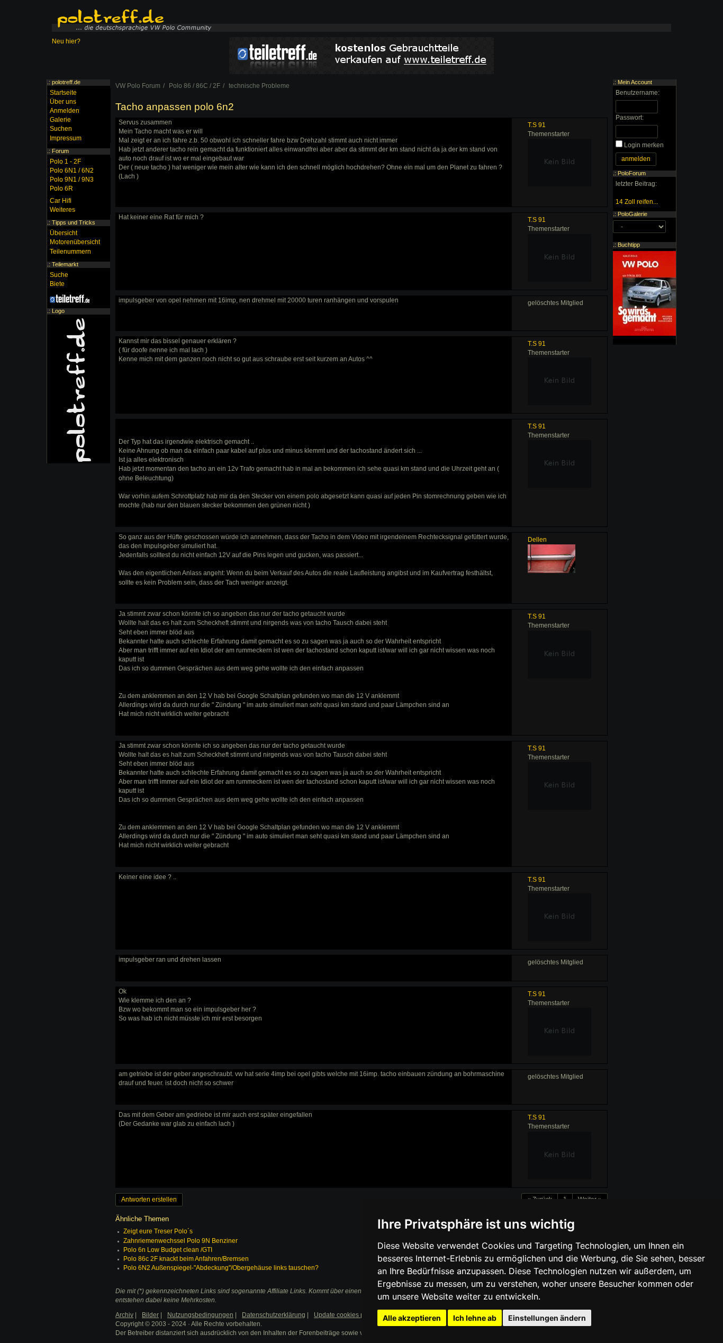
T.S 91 (537, 125)
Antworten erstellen (149, 1199)
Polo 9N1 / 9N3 (72, 179)
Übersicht (63, 233)
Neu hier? (66, 41)
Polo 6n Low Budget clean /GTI (167, 1250)
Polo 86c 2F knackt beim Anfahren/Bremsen (186, 1259)
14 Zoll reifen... (637, 201)
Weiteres (62, 209)
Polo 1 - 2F (65, 161)
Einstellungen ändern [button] (547, 1317)
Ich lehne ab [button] (474, 1317)
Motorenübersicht (75, 242)
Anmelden (64, 110)
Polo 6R (61, 188)
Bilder (150, 1315)
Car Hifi (60, 200)
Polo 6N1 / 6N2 (72, 170)
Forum (60, 151)
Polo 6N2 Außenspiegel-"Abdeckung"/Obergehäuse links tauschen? (221, 1268)
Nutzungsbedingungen (200, 1315)
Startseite (63, 92)
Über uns (63, 101)
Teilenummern (70, 251)
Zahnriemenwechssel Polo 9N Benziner (180, 1240)
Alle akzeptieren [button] (412, 1317)
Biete (57, 284)
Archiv (124, 1315)
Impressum (66, 138)
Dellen (537, 539)
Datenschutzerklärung (273, 1315)
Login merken (644, 145)
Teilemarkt (65, 264)
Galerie (60, 119)
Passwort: (630, 117)
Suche (59, 275)
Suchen (61, 128)
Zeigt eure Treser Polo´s (158, 1231)
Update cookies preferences (354, 1315)
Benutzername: (637, 92)
